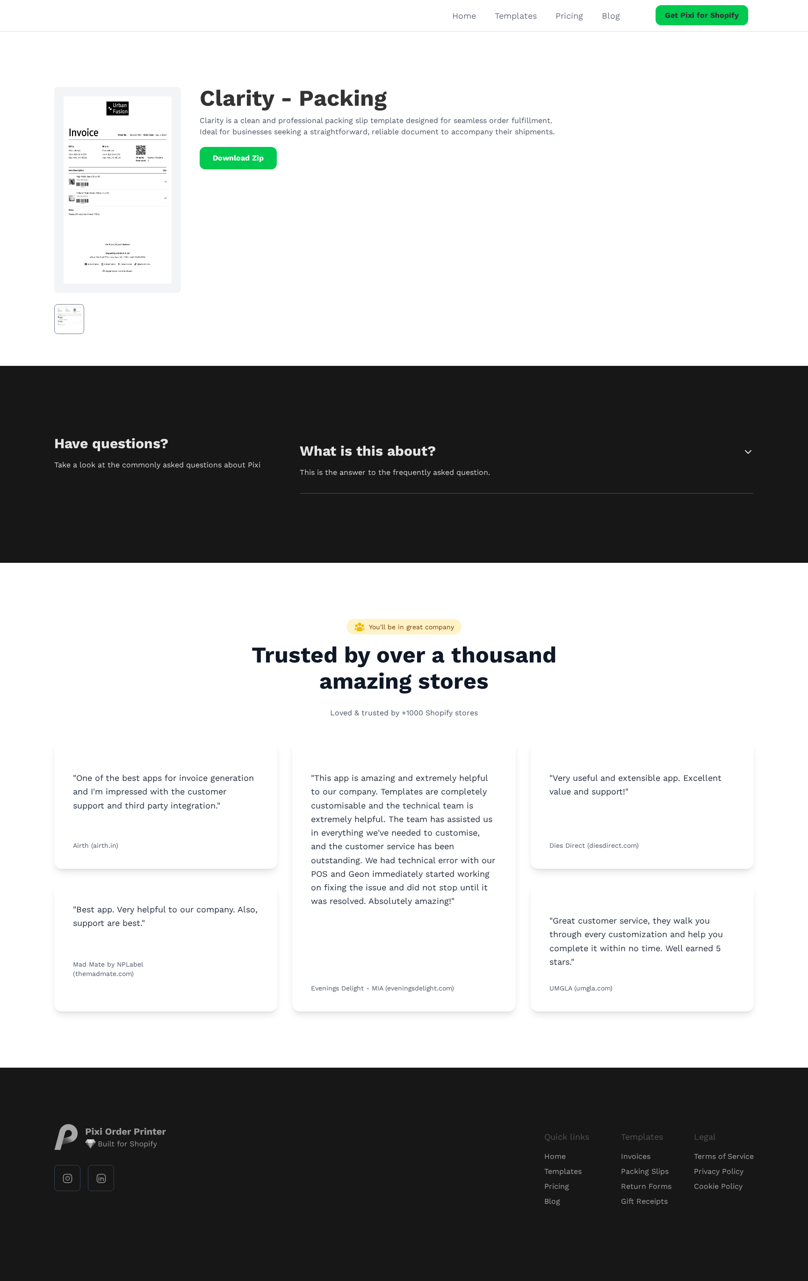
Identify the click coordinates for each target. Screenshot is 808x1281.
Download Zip (238, 157)
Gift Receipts (644, 1201)
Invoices (635, 1156)
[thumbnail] (69, 319)
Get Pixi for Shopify (702, 15)
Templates (516, 16)
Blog (611, 16)
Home (464, 16)
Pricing (569, 16)
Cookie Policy (718, 1186)
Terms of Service (724, 1156)
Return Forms (646, 1186)
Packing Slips (645, 1171)
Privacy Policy (718, 1171)
